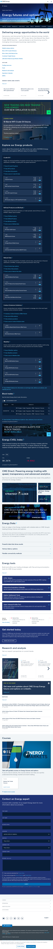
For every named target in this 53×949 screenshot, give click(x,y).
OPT (39, 180)
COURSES (44, 26)
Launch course (6, 787)
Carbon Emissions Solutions (13, 305)
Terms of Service (19, 875)
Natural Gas (7, 257)
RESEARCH (37, 26)
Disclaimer (4, 940)
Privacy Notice (10, 940)
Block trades (7, 394)
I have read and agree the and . (17, 875)
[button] (8, 26)
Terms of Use (23, 940)
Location (4, 831)
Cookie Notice (17, 940)
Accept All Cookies (31, 946)
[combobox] (26, 834)
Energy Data (8, 523)
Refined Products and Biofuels (13, 207)
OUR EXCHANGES (5, 909)
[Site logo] (5, 2)
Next (48, 92)
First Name (5, 811)
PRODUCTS (14, 26)
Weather (6, 342)
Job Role (4, 838)
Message (6, 858)
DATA (27, 26)
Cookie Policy (28, 875)
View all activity (6, 622)
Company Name (6, 851)
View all (4, 83)
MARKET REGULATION (6, 906)
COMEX (8, 933)
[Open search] (48, 1)
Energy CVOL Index (12, 440)
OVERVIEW (8, 26)
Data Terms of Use (31, 940)
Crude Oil (7, 157)
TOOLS (32, 26)
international (5, 903)
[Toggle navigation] (51, 1)
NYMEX (3, 933)
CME (45, 932)
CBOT (48, 932)
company (4, 900)
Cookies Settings (20, 946)
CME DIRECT (22, 26)
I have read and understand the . (14, 873)
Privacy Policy (21, 873)
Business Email (6, 824)
